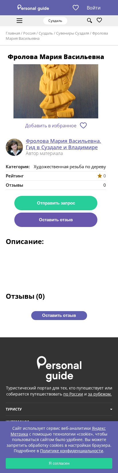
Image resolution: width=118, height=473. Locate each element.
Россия (29, 33)
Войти (94, 8)
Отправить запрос (56, 202)
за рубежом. (100, 394)
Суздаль (46, 33)
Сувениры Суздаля (72, 33)
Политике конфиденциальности (71, 450)
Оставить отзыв (56, 219)
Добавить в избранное (50, 125)
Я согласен (59, 463)
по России (73, 394)
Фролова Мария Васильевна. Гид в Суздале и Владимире (63, 144)
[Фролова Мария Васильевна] (55, 91)
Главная (13, 33)
